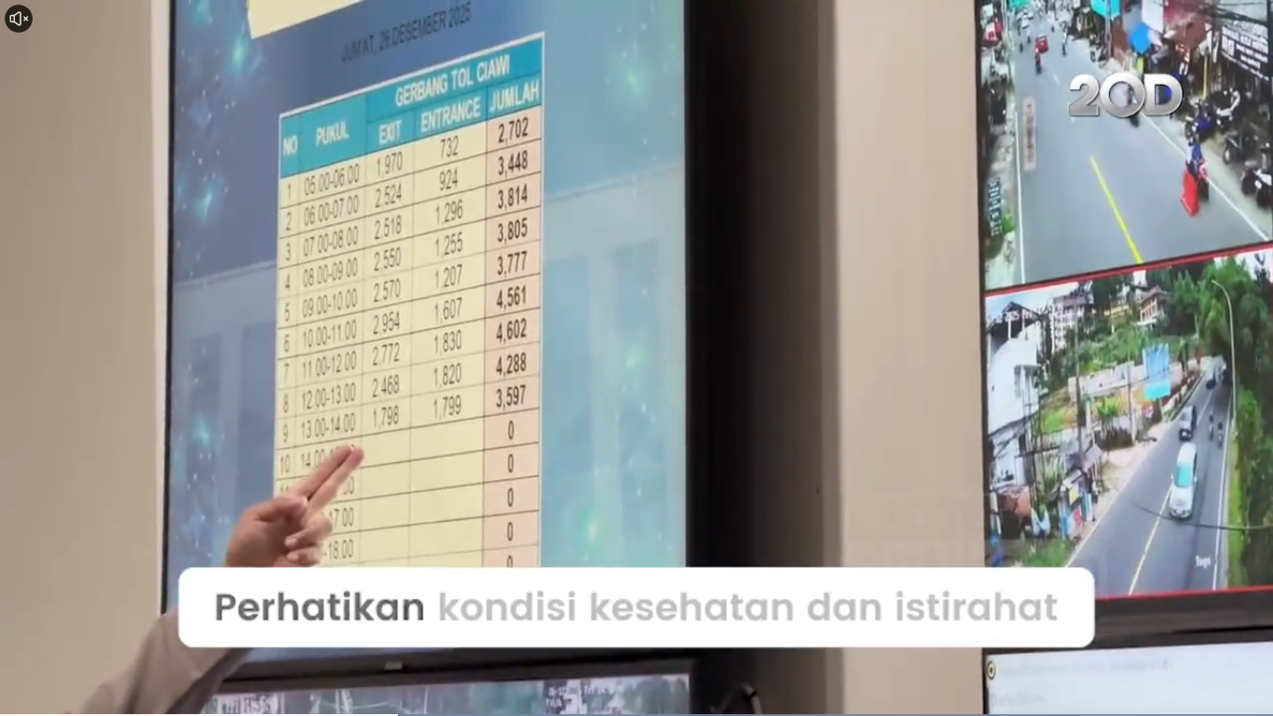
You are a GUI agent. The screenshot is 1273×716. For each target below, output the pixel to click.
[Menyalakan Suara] (19, 19)
